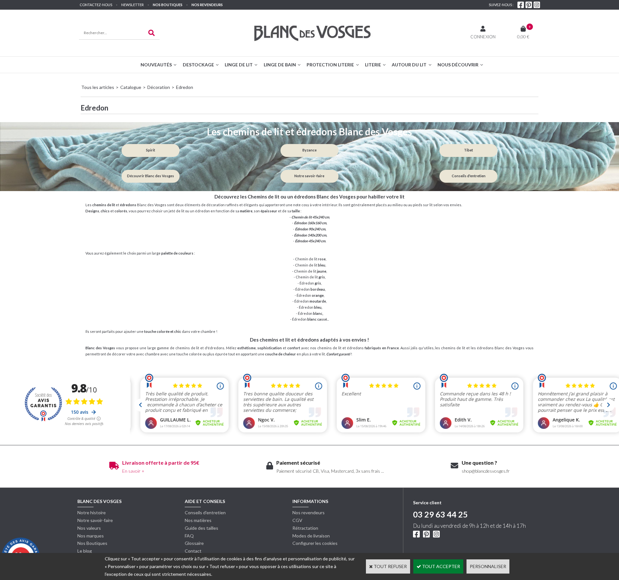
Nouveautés (156, 64)
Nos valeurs (89, 528)
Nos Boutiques (167, 5)
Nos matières (198, 520)
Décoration (158, 87)
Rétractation (305, 528)
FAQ (189, 535)
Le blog (84, 551)
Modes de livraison (311, 535)
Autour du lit (409, 64)
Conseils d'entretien (205, 512)
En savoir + (133, 471)
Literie (373, 64)
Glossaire (194, 543)
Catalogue (130, 87)
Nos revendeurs (207, 5)
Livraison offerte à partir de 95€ (160, 462)
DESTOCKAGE (198, 64)
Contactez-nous (96, 5)
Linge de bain (280, 64)
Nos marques (90, 535)
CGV (297, 520)
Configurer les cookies (315, 543)
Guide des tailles (201, 528)
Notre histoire (91, 512)
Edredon (184, 87)
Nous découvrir (457, 64)
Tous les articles (97, 87)
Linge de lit (239, 64)
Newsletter (132, 5)
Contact (193, 551)
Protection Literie (330, 64)
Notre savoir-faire (95, 520)
